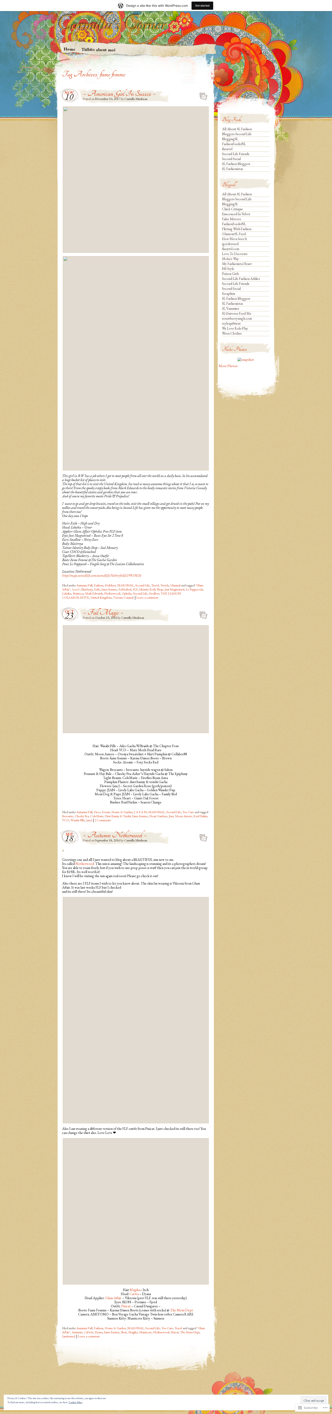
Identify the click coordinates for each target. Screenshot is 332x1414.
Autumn (77, 1332)
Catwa (134, 1293)
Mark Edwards (94, 593)
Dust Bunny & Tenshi (118, 816)
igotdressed (230, 243)
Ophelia (126, 593)
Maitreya (78, 593)
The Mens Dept (181, 1310)
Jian (171, 816)
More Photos (228, 366)
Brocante (67, 816)
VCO (65, 820)
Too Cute (188, 812)
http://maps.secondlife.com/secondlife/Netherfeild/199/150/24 (101, 575)
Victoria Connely (123, 597)
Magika (135, 1289)
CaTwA (88, 1332)
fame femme (109, 589)
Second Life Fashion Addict (241, 278)
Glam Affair (113, 1298)
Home (69, 49)
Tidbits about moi (98, 49)
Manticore (145, 1332)
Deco (97, 812)
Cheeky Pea (82, 816)
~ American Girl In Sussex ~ (119, 93)
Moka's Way (230, 258)
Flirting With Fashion (236, 229)
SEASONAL (125, 585)
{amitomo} (68, 1336)
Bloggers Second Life (237, 134)
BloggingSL (230, 139)
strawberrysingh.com (237, 318)
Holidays (110, 585)
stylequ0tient (231, 323)
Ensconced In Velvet (236, 214)
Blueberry (87, 589)
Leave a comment (147, 597)
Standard (202, 95)
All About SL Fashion (237, 129)
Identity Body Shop (151, 589)
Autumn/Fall (84, 585)
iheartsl (227, 148)
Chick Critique (232, 209)
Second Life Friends (235, 153)
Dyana (99, 1332)
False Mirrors (231, 219)
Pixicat (126, 1306)
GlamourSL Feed (234, 233)
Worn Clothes (232, 333)
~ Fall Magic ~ (103, 612)
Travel (155, 585)
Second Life (142, 585)
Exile (97, 589)
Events (106, 812)
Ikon (124, 1332)
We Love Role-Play (235, 328)
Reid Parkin (200, 816)
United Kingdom (101, 597)
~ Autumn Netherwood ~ (115, 835)
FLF (135, 589)
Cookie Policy (76, 1402)
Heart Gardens (158, 816)
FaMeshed (125, 589)
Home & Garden (122, 812)
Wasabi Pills (77, 820)
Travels (164, 585)
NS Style (228, 268)
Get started (202, 5)
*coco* (75, 589)
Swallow (154, 593)
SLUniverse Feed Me (236, 313)
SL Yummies (230, 308)
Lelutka (66, 593)
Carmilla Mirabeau (135, 99)
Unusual (175, 585)
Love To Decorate (235, 253)
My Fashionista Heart (237, 263)
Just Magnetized (174, 589)
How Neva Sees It (234, 238)
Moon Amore (183, 816)
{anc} (89, 820)
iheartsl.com (230, 248)
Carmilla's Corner (112, 24)
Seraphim (228, 293)
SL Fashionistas (232, 168)
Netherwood (112, 593)
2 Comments (103, 820)
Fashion (98, 585)
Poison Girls (230, 273)
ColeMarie (96, 816)
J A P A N (140, 812)
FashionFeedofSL (234, 144)
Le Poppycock (194, 589)
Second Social (231, 158)
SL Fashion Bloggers (236, 163)
